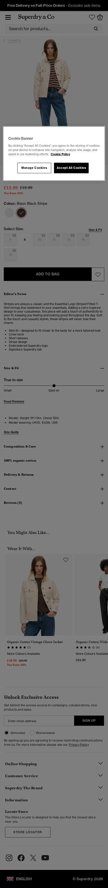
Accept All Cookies (71, 167)
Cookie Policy (60, 154)
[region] (54, 153)
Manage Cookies (34, 167)
